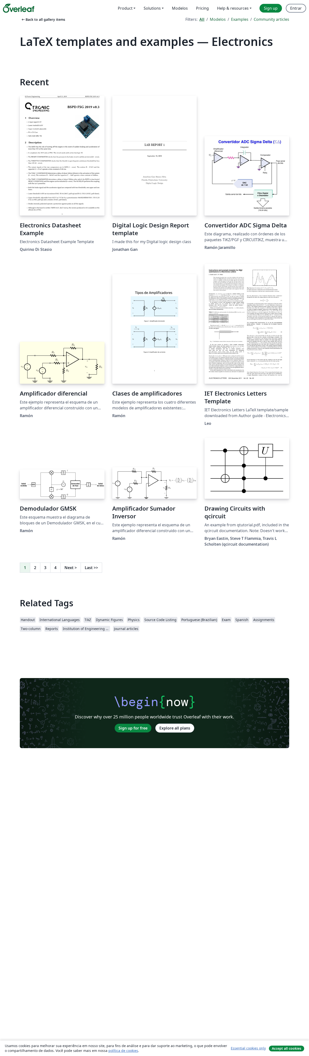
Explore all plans (174, 728)
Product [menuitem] (125, 8)
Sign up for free (133, 728)
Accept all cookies (286, 1048)
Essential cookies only (248, 1048)
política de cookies (123, 1050)
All (201, 19)
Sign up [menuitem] (271, 8)
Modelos (218, 19)
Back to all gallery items (43, 19)
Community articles (271, 19)
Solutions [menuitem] (152, 8)
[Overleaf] (18, 8)
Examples (239, 19)
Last (91, 567)
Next (70, 567)
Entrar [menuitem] (296, 8)
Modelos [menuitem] (180, 8)
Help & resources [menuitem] (233, 8)
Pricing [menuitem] (202, 8)
